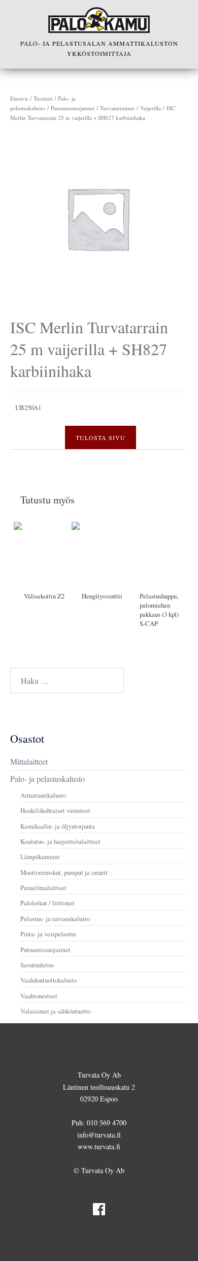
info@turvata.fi (99, 1135)
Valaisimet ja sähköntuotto (55, 1011)
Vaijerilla (150, 108)
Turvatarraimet (117, 108)
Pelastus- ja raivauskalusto (55, 918)
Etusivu (19, 98)
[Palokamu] (99, 20)
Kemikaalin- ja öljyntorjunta (57, 826)
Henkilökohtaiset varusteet (55, 810)
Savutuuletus (37, 964)
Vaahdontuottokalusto (48, 980)
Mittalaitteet (29, 761)
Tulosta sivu (100, 437)
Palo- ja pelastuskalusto (47, 778)
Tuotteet (43, 98)
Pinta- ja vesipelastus (48, 933)
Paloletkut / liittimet (47, 902)
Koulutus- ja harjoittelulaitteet (60, 841)
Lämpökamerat (40, 856)
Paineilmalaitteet (43, 887)
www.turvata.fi (99, 1146)
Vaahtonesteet (38, 995)
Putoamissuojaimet (72, 108)
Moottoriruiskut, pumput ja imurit (64, 872)
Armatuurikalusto (43, 795)
